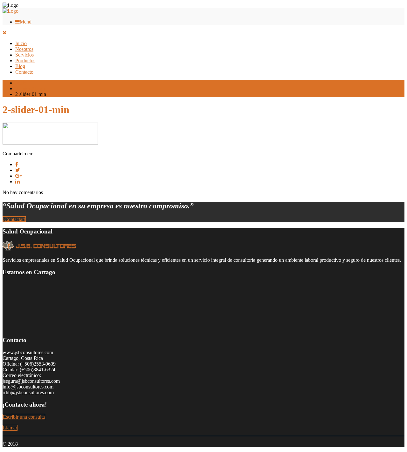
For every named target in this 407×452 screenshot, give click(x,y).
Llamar (10, 427)
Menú (25, 21)
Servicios (24, 54)
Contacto (24, 72)
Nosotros (24, 49)
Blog (20, 66)
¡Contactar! (14, 219)
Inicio (21, 43)
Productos (25, 60)
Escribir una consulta (24, 417)
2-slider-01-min (30, 88)
